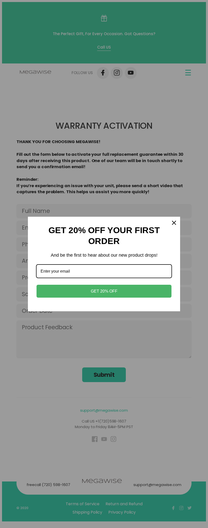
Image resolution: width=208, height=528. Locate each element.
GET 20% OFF (104, 291)
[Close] (174, 223)
